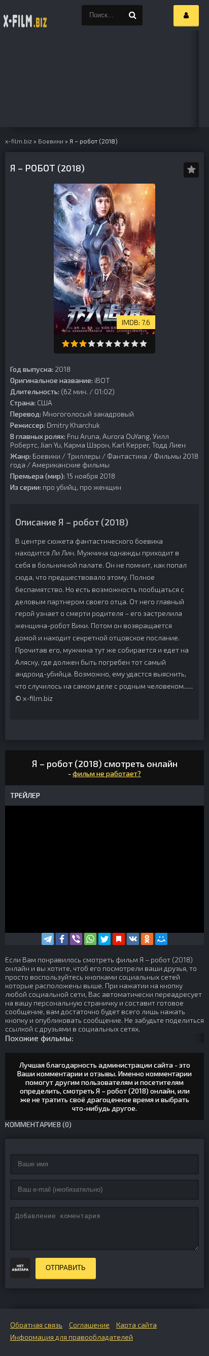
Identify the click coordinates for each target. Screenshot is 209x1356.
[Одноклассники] (147, 939)
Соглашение (89, 1324)
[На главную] (25, 15)
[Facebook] (62, 939)
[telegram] (48, 939)
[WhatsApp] (90, 939)
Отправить (66, 1268)
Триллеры (83, 456)
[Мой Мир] (161, 939)
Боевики (46, 456)
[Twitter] (104, 939)
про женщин (100, 487)
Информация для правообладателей (71, 1337)
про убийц (60, 487)
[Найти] (132, 15)
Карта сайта (136, 1324)
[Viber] (76, 939)
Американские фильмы (71, 464)
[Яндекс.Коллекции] (119, 939)
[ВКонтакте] (133, 939)
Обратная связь (36, 1324)
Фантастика (127, 456)
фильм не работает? (107, 773)
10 (143, 343)
